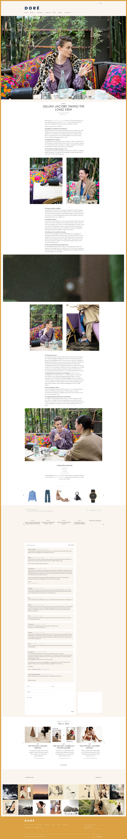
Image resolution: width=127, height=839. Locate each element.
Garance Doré (66, 112)
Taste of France (32, 549)
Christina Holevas (67, 758)
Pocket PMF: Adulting (95, 520)
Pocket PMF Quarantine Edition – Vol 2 (48, 523)
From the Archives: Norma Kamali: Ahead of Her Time (32, 523)
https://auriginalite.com (44, 669)
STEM (65, 374)
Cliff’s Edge (58, 475)
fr (98, 3)
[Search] (101, 12)
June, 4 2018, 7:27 (35, 643)
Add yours (71, 545)
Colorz (45, 836)
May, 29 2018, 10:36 (35, 616)
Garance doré (29, 820)
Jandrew (30, 588)
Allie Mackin (31, 568)
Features (40, 12)
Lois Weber (64, 471)
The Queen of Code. (74, 373)
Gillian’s (55, 477)
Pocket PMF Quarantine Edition (64, 523)
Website (29, 691)
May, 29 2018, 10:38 (41, 549)
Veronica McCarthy (93, 758)
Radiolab (65, 469)
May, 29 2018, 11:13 (36, 557)
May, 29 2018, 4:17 (35, 598)
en (101, 3)
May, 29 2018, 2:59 (37, 588)
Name (29, 686)
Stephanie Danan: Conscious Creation (79, 523)
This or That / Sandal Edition (37, 747)
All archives (63, 764)
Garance (68, 12)
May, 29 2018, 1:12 (39, 568)
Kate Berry (65, 114)
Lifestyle (47, 12)
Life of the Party (61, 120)
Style (26, 12)
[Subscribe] (101, 827)
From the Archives (63, 721)
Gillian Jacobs (50, 511)
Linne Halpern (41, 758)
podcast (28, 511)
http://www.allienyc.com (33, 583)
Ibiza (56, 120)
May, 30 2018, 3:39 (39, 624)
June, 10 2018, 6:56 (39, 652)
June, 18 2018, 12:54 (45, 674)
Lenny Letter (64, 468)
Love (53, 120)
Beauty (32, 12)
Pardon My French (30, 509)
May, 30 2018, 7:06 (37, 632)
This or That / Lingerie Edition (90, 747)
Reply (47, 549)
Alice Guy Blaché (64, 473)
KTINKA (29, 557)
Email (53, 686)
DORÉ (32, 8)
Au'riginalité (31, 652)
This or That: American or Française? (63, 747)
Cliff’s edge (65, 122)
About (60, 12)
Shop (54, 12)
